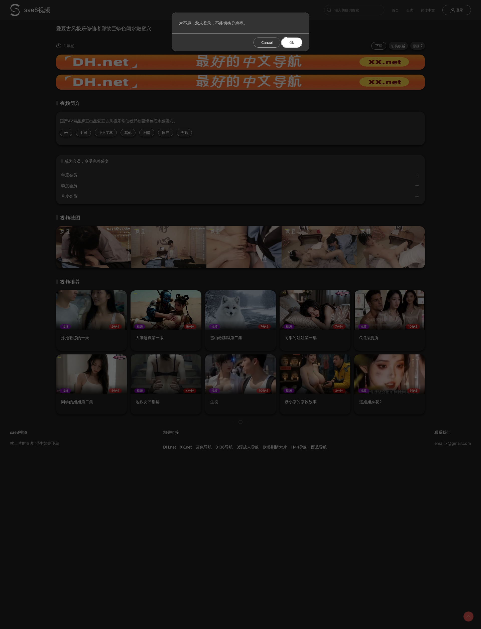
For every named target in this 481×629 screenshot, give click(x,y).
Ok (291, 42)
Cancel (267, 42)
